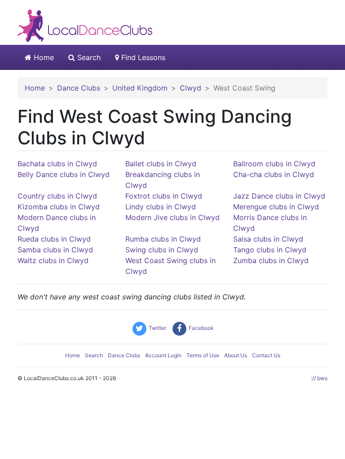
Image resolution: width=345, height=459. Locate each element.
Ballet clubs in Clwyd (160, 163)
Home (42, 57)
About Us (235, 355)
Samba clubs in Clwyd (55, 249)
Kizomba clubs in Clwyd (59, 206)
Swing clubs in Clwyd (161, 249)
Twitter (156, 328)
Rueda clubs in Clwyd (54, 238)
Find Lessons (142, 57)
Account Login (163, 355)
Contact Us (266, 355)
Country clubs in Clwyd (57, 195)
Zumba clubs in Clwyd (271, 260)
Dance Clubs (124, 355)
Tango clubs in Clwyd (269, 249)
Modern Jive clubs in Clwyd (172, 217)
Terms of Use (202, 355)
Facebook (200, 328)
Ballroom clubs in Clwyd (274, 163)
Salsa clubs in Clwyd (268, 238)
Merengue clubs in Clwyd (276, 206)
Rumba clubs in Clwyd (163, 238)
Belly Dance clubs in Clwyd (64, 174)
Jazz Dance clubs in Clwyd (279, 195)
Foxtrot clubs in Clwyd (163, 195)
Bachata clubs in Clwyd (57, 163)
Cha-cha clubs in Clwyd (273, 174)
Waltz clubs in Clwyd (53, 260)
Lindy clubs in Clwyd (160, 206)
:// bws (319, 378)
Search (88, 57)
